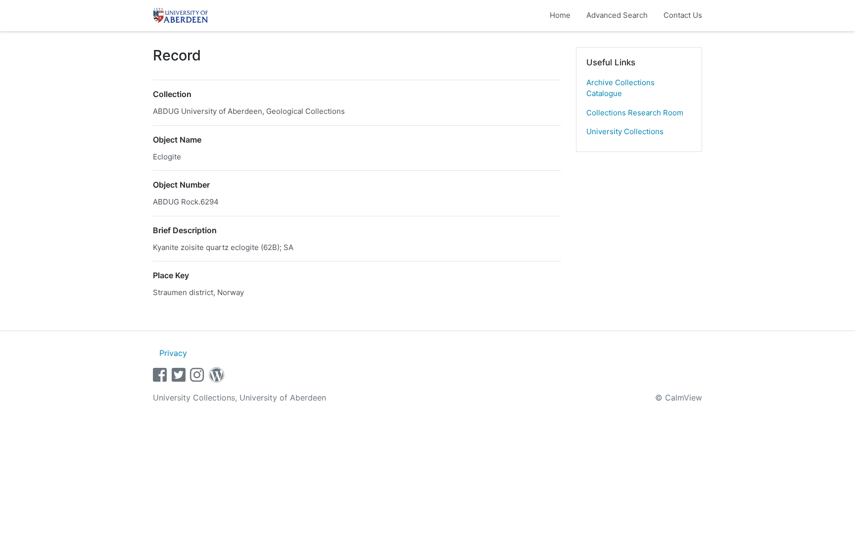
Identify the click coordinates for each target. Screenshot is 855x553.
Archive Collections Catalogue (620, 88)
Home (560, 15)
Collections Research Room (634, 112)
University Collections (625, 131)
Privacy (173, 353)
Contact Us (683, 15)
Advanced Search (617, 15)
